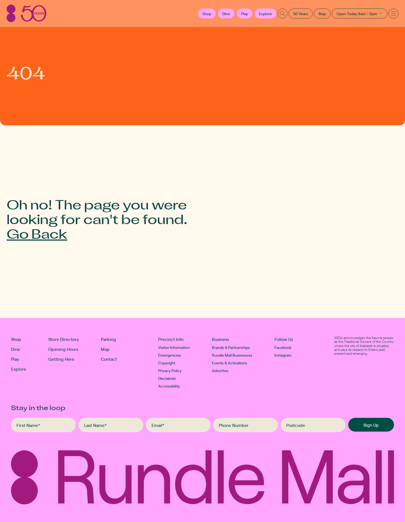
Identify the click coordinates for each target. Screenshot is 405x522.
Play (244, 13)
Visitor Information (174, 347)
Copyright (166, 362)
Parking (108, 339)
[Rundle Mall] (26, 13)
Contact (109, 359)
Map (322, 13)
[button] (207, 13)
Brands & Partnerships (231, 347)
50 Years (300, 13)
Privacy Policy (170, 370)
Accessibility (169, 386)
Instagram (282, 355)
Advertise (220, 370)
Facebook (282, 347)
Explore (265, 13)
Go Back (37, 233)
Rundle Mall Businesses (232, 355)
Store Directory (63, 339)
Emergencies (169, 355)
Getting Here (61, 359)
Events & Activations (229, 362)
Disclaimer (167, 378)
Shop (16, 339)
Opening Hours (63, 349)
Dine (226, 13)
